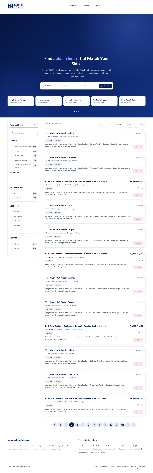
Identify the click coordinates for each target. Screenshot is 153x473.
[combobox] (50, 85)
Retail (68, 446)
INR (138, 468)
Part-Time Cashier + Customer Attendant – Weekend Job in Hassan (75, 326)
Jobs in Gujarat (121, 446)
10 (111, 425)
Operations (61, 446)
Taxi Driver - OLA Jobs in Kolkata (59, 133)
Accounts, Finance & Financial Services (18, 446)
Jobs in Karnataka (97, 449)
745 (127, 425)
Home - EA (73, 5)
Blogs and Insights (122, 466)
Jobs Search (85, 5)
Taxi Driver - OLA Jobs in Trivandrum (61, 374)
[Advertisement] (76, 40)
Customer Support (38, 446)
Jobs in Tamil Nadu (110, 449)
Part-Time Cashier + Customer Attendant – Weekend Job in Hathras (75, 398)
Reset (35, 125)
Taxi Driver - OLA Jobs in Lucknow (60, 278)
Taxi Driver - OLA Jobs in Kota (58, 205)
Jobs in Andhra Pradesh (98, 452)
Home (95, 466)
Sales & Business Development (22, 449)
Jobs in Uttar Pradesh (94, 446)
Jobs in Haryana (122, 449)
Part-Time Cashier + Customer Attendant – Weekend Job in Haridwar (76, 254)
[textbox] (24, 133)
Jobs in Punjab (132, 446)
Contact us (142, 466)
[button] (74, 111)
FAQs (112, 466)
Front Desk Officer (51, 446)
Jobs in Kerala (82, 446)
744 (122, 425)
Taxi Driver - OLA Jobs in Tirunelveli (61, 157)
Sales (9, 449)
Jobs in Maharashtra (109, 446)
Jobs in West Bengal (84, 449)
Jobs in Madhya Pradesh (136, 449)
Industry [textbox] (48, 86)
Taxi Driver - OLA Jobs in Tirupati (60, 229)
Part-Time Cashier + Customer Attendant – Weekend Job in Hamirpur (76, 181)
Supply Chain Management (41, 449)
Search (106, 86)
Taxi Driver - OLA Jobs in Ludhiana (60, 350)
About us (97, 5)
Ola (49, 136)
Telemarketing (56, 449)
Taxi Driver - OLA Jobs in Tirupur (59, 302)
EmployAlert (51, 185)
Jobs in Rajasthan (83, 452)
